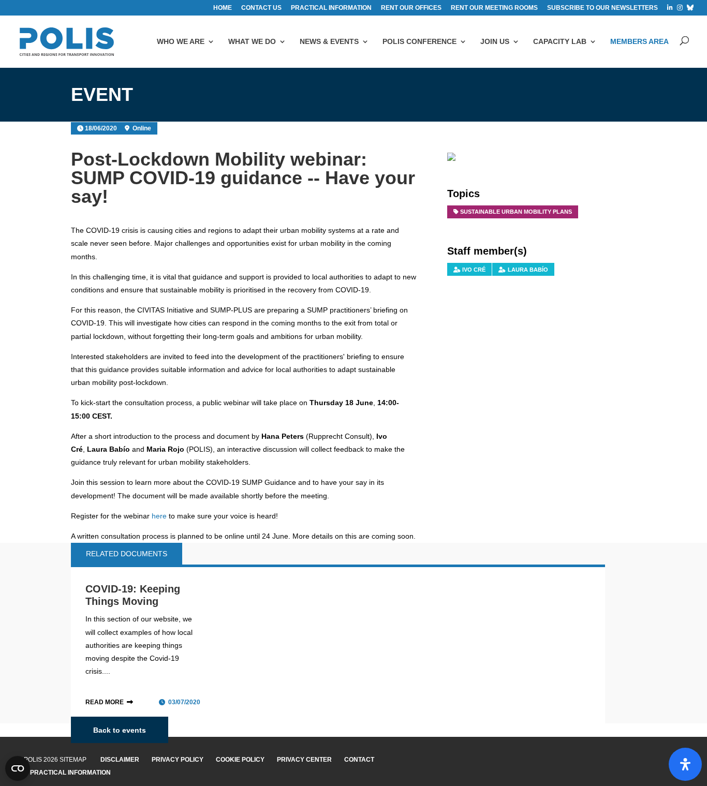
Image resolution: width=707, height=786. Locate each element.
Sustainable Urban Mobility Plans (516, 212)
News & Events (329, 41)
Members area (639, 41)
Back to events (119, 729)
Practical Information (70, 772)
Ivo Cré (473, 269)
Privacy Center (304, 759)
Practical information (331, 8)
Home (222, 8)
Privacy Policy (177, 759)
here (159, 516)
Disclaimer (119, 759)
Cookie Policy (240, 759)
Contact (359, 759)
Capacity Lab (559, 41)
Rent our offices (411, 8)
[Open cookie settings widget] (17, 768)
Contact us (261, 8)
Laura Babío (528, 269)
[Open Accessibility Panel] (685, 764)
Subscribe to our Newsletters (602, 8)
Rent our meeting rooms (494, 8)
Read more (104, 702)
